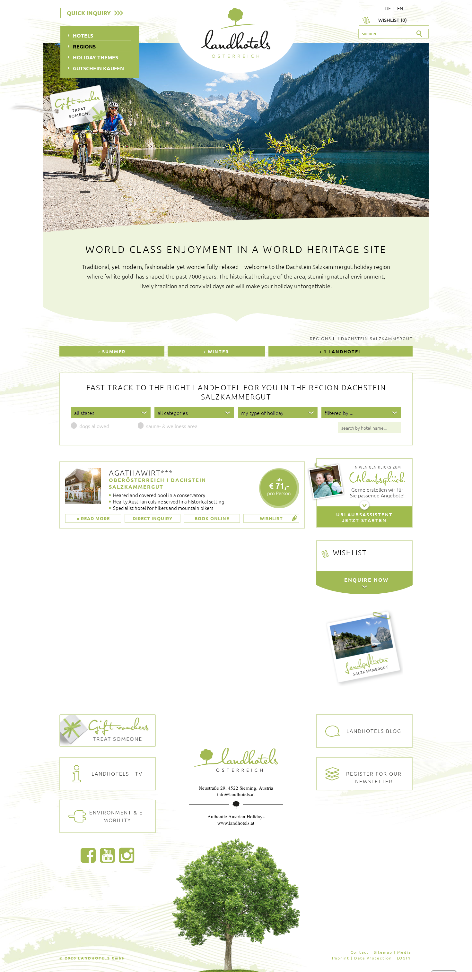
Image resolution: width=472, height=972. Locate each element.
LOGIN (404, 957)
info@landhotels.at (236, 794)
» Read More (93, 518)
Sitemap (383, 952)
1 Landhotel (342, 351)
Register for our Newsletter (374, 777)
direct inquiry (152, 518)
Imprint (340, 957)
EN (400, 8)
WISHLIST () (392, 20)
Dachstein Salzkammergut (377, 338)
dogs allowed (94, 425)
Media (404, 952)
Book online (212, 518)
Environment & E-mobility (117, 816)
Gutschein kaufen (98, 68)
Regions (320, 338)
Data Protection (373, 957)
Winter (217, 351)
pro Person (279, 486)
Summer (113, 351)
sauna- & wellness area (171, 425)
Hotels (83, 35)
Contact (360, 952)
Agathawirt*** (141, 472)
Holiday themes (95, 57)
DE (388, 8)
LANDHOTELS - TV (117, 773)
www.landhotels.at (235, 823)
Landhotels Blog (373, 730)
